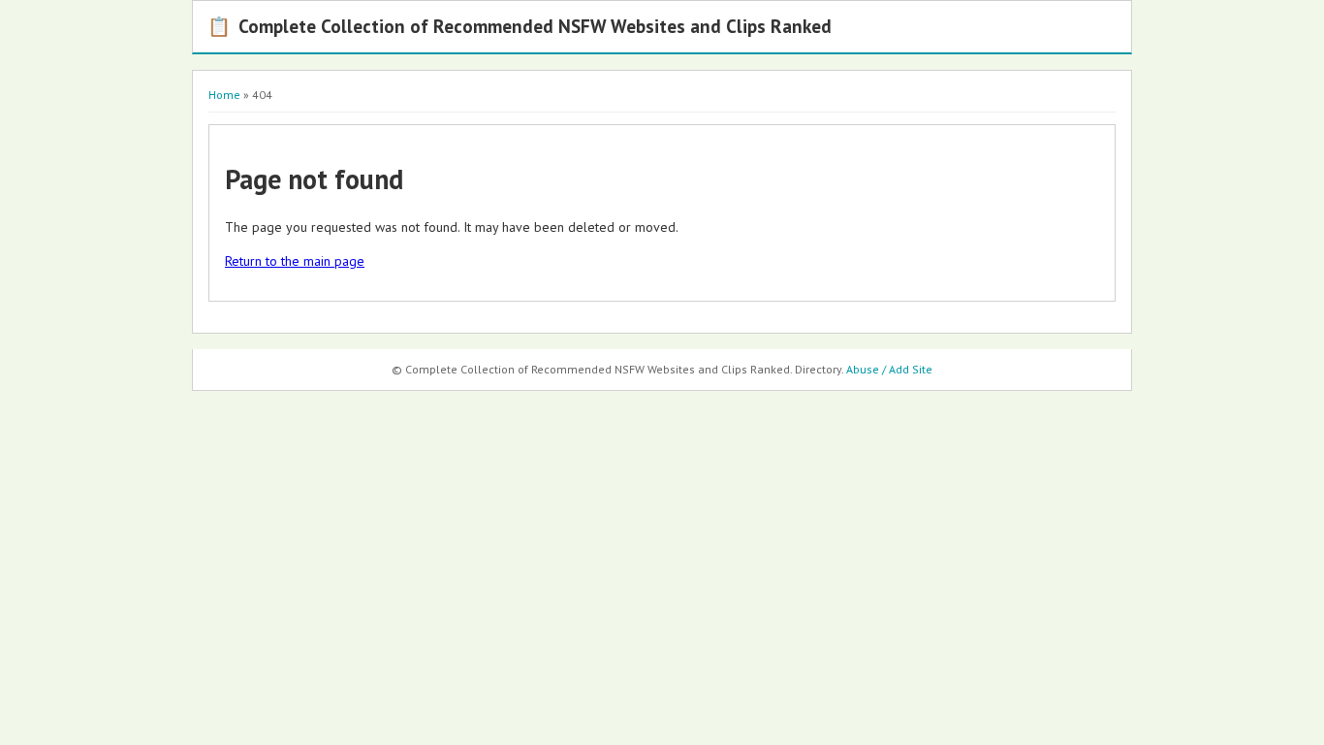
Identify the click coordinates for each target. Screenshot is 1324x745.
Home (224, 94)
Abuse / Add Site (889, 369)
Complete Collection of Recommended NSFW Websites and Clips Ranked (519, 26)
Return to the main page (294, 261)
